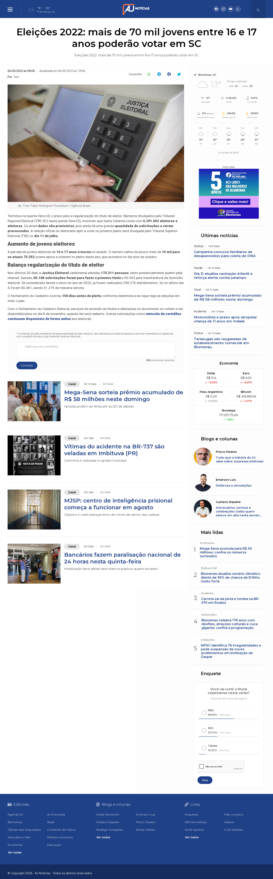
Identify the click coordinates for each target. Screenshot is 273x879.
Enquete (211, 673)
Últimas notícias (219, 235)
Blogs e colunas (219, 439)
